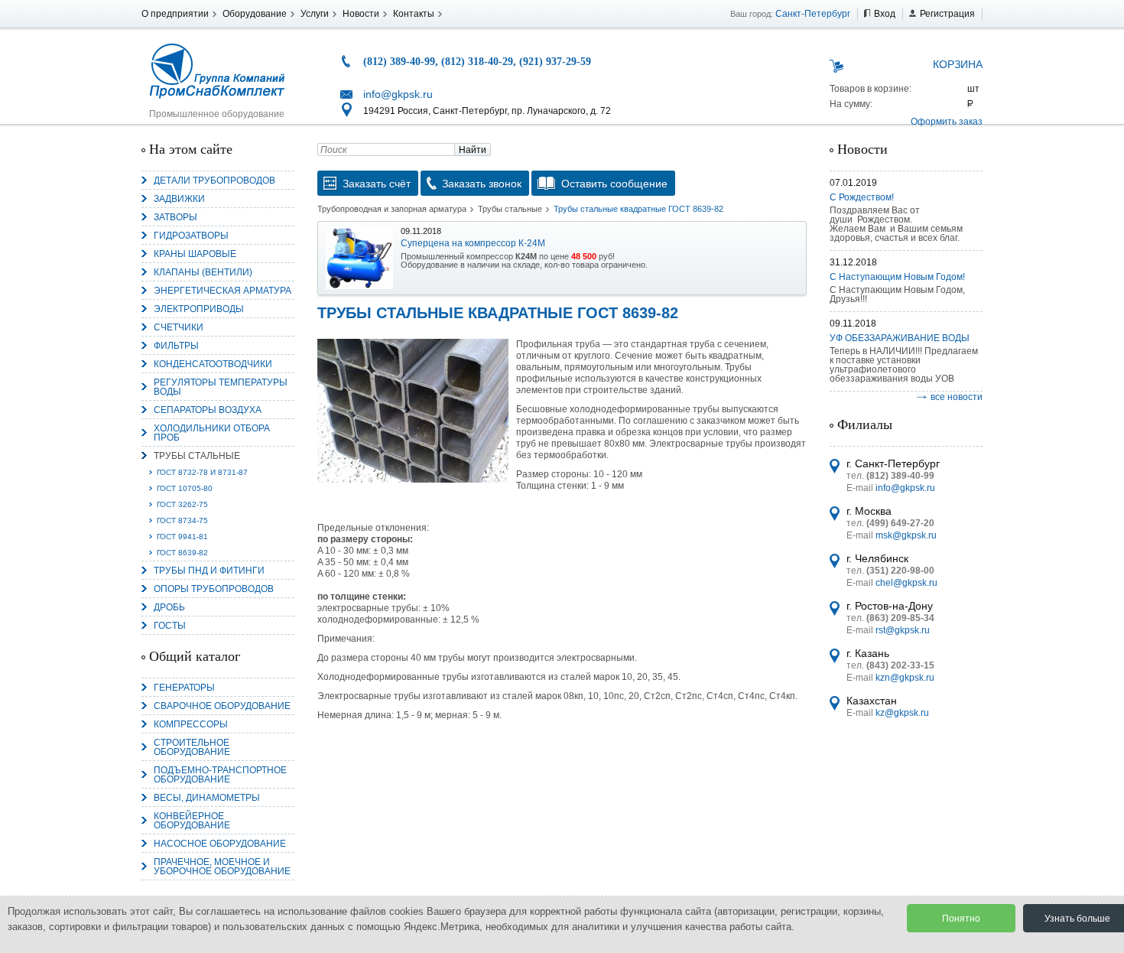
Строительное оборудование (192, 747)
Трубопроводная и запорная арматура (391, 208)
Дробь (169, 607)
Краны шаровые (195, 254)
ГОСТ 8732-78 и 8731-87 (202, 472)
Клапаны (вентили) (203, 272)
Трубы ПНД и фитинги (209, 570)
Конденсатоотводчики (213, 364)
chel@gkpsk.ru (906, 582)
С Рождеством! (862, 197)
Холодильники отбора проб (212, 433)
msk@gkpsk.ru (906, 535)
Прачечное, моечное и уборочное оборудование (222, 867)
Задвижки (179, 199)
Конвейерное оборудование (192, 821)
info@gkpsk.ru (398, 94)
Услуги (314, 13)
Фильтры (176, 345)
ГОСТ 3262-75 (182, 504)
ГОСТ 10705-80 (185, 488)
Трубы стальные (197, 455)
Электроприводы (199, 309)
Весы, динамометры (207, 797)
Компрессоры (191, 724)
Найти (472, 150)
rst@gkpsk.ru (902, 630)
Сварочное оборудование (222, 706)
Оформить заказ (947, 121)
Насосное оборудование (220, 843)
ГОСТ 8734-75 (182, 520)
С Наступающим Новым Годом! (897, 277)
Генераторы (184, 687)
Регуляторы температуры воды (220, 387)
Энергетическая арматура (222, 290)
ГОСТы (170, 625)
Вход (884, 13)
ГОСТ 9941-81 (182, 536)
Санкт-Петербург (812, 13)
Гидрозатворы (191, 235)
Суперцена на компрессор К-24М (473, 243)
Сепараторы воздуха (208, 410)
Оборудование (255, 13)
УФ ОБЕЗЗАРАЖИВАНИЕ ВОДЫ (900, 338)
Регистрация (947, 13)
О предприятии (175, 13)
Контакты (413, 13)
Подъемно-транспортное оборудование (220, 775)
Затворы (175, 217)
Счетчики (178, 327)
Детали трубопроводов (214, 180)
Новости (361, 13)
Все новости (957, 397)
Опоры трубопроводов (214, 589)
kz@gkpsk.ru (902, 712)
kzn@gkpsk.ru (904, 677)
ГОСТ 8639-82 (182, 552)
